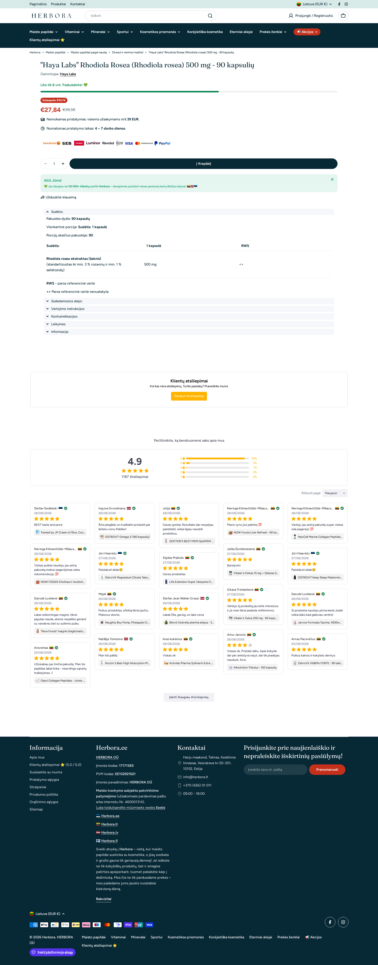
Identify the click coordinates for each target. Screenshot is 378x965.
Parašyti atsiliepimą (189, 396)
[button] (189, 212)
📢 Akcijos (313, 937)
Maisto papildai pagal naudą (89, 52)
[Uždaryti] (332, 179)
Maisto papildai (55, 52)
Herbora (35, 52)
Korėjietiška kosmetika (226, 937)
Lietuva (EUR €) (315, 4)
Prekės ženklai (288, 937)
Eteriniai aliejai (260, 937)
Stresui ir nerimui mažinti (127, 52)
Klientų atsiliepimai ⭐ (99, 945)
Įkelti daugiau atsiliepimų (189, 697)
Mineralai (138, 937)
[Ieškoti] (210, 15)
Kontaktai (77, 4)
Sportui (157, 937)
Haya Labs (68, 74)
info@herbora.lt (195, 777)
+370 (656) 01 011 (197, 785)
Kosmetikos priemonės (186, 937)
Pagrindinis (38, 4)
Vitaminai (118, 937)
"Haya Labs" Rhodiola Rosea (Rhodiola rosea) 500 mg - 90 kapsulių (191, 52)
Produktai (58, 4)
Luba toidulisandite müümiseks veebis (130, 807)
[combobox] (150, 15)
